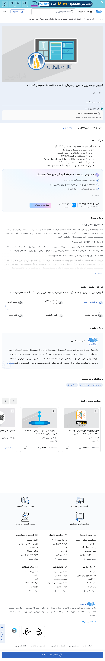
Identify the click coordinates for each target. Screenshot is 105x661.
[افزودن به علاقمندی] (96, 411)
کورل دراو (63, 551)
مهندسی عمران (61, 575)
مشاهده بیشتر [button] (90, 621)
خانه (101, 19)
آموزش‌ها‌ (90, 19)
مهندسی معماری (60, 572)
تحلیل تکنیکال (32, 551)
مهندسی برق (62, 586)
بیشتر (96, 195)
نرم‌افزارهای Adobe (59, 540)
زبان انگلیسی (91, 572)
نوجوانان (34, 586)
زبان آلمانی (92, 579)
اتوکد (65, 547)
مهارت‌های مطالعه (30, 583)
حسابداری (34, 547)
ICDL (36, 575)
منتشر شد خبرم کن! (50, 655)
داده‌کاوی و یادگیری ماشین (85, 540)
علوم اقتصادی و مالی (29, 554)
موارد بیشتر (91, 559)
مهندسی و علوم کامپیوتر (57, 583)
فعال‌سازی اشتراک (42, 205)
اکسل (36, 579)
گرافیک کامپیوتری (60, 543)
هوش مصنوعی (90, 551)
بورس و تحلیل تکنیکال (28, 543)
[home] (98, 11)
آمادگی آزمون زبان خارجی (86, 575)
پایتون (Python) (89, 547)
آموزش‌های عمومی (30, 572)
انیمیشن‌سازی (61, 554)
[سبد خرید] (4, 11)
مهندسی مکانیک (60, 579)
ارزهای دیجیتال (32, 540)
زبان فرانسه (91, 583)
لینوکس (93, 543)
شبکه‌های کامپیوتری (88, 554)
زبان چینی (92, 586)
